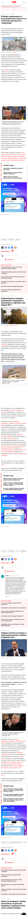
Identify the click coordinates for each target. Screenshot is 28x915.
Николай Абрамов (6, 526)
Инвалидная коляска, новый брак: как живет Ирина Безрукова (12, 624)
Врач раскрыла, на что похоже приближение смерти (12, 905)
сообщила (4, 344)
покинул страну (11, 438)
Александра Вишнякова (7, 858)
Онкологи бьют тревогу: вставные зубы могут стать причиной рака (13, 277)
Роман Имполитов (6, 214)
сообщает (6, 70)
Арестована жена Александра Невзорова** (12, 286)
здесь (2, 465)
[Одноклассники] (15, 247)
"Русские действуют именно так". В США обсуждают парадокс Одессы (11, 267)
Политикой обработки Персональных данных (10, 6)
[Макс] (5, 247)
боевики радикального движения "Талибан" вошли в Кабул (13, 423)
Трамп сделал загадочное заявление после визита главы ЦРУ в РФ (12, 611)
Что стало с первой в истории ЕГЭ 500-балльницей (11, 290)
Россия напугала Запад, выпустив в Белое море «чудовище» (13, 272)
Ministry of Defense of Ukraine (12, 325)
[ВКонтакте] (12, 247)
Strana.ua (14, 52)
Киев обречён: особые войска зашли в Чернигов (13, 608)
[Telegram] (9, 247)
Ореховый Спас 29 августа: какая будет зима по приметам (13, 282)
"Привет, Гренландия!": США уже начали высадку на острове (13, 910)
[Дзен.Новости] (2, 247)
